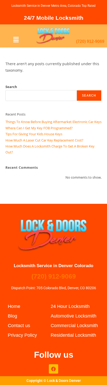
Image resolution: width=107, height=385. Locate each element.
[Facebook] (53, 369)
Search (11, 86)
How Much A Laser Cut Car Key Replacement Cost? (44, 140)
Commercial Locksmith (74, 325)
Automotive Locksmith (73, 316)
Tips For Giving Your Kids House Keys (33, 134)
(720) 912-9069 (90, 41)
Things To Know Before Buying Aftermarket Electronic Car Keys (53, 121)
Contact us (19, 325)
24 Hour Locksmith (70, 306)
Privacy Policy (22, 335)
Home (14, 306)
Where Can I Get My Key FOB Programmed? (39, 128)
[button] (16, 39)
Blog (12, 316)
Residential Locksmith (73, 335)
